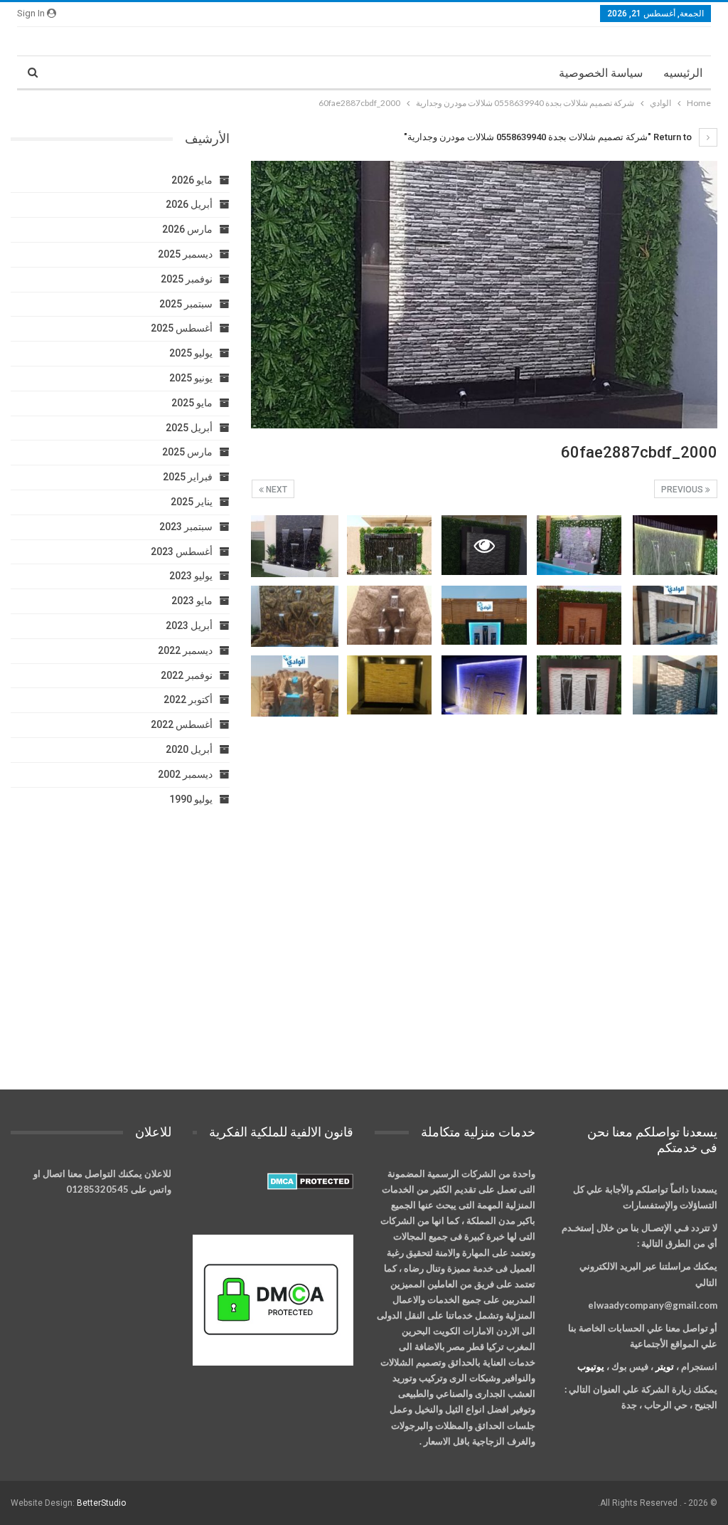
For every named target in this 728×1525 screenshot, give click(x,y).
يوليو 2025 (191, 353)
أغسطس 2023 (182, 551)
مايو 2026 (192, 180)
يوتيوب (590, 1366)
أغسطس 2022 (182, 724)
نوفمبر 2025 (187, 279)
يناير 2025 (192, 501)
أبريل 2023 (189, 625)
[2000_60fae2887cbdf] (675, 544)
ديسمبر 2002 (185, 774)
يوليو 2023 (191, 575)
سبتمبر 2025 (186, 304)
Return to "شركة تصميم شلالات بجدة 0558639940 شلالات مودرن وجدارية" (549, 137)
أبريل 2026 (189, 204)
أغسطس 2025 (182, 328)
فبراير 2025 (188, 476)
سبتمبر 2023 (186, 526)
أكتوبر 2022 (188, 699)
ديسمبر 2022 (185, 650)
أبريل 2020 (189, 749)
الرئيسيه (682, 73)
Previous (683, 490)
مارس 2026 (187, 229)
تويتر (664, 1366)
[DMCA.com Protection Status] (310, 1182)
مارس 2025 (187, 452)
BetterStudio (101, 1503)
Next (275, 490)
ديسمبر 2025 (185, 254)
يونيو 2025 (191, 378)
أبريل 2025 (189, 427)
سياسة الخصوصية (601, 73)
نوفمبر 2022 (187, 675)
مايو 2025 (192, 402)
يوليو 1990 (191, 799)
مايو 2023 (192, 600)
